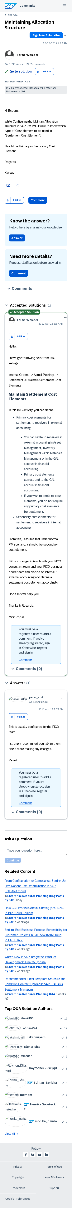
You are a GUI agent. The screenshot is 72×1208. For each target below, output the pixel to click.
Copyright (18, 1177)
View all (10, 1133)
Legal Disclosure (54, 1177)
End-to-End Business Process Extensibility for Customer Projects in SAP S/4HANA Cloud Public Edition (36, 935)
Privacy (17, 1166)
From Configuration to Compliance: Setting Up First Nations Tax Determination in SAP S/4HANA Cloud (35, 886)
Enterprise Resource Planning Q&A (31, 994)
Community (27, 5)
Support (54, 1188)
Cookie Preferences (17, 1198)
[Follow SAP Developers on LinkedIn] (46, 1154)
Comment (38, 200)
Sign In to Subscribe (46, 35)
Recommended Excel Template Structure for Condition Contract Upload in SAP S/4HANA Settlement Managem (35, 984)
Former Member (27, 54)
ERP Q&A (12, 15)
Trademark (18, 1188)
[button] (38, 71)
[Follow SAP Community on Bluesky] (32, 1154)
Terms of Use (54, 1166)
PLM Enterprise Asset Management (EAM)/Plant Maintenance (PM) (31, 90)
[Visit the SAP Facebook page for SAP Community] (25, 1154)
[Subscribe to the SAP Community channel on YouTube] (39, 1154)
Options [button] (64, 35)
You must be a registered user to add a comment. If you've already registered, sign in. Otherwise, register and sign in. (35, 641)
